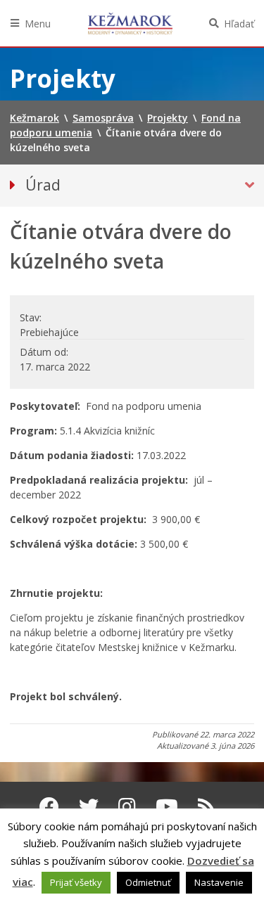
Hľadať (239, 23)
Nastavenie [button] (219, 882)
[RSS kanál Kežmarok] (206, 806)
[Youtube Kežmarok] (167, 806)
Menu (38, 23)
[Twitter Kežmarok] (89, 806)
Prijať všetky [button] (76, 882)
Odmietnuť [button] (148, 882)
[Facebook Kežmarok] (49, 806)
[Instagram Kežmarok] (127, 806)
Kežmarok (130, 23)
